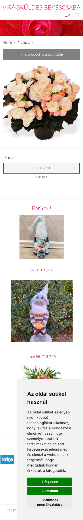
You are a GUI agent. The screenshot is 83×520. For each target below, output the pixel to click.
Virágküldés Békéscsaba (41, 7)
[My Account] (77, 14)
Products (23, 42)
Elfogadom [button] (50, 482)
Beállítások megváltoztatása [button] (49, 502)
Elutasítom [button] (50, 491)
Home (7, 42)
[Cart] (58, 14)
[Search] (67, 14)
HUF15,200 (41, 168)
